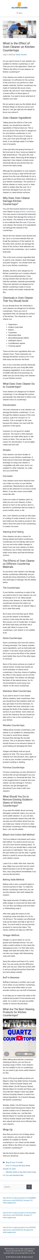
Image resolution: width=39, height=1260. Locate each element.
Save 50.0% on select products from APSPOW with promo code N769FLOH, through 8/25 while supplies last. (19, 1230)
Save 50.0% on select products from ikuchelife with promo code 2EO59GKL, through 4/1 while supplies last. (19, 1215)
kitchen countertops (27, 211)
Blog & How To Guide (14, 1162)
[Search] (29, 1187)
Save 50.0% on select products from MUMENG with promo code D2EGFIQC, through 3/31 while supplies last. (19, 1200)
